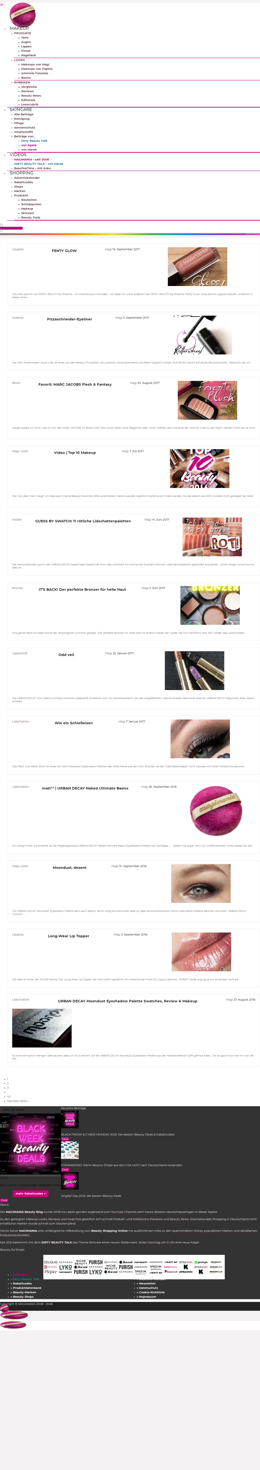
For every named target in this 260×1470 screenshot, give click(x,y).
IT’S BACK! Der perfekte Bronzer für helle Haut (82, 589)
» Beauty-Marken (23, 1292)
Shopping (22, 173)
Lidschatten (20, 721)
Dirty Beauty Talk (34, 140)
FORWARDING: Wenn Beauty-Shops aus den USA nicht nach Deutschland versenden (121, 1165)
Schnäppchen (31, 204)
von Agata (28, 145)
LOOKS (19, 60)
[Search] (1, 230)
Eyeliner (18, 317)
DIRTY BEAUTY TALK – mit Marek (38, 164)
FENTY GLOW (64, 251)
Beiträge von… (25, 136)
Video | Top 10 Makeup (75, 453)
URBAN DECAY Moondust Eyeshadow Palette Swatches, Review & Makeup (127, 1001)
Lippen (26, 46)
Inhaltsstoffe (23, 132)
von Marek (29, 149)
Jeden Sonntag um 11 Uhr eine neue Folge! (168, 1242)
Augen (26, 42)
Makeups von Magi (35, 64)
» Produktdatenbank (26, 1288)
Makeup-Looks (36, 1219)
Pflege (19, 123)
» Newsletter (146, 1283)
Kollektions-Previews (148, 1219)
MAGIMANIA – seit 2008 (31, 159)
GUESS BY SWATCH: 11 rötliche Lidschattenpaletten (83, 521)
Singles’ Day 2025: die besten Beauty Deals (91, 1196)
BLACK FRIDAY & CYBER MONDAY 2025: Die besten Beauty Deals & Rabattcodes (118, 1134)
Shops (18, 186)
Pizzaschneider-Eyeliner (69, 319)
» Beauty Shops (22, 1296)
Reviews (27, 91)
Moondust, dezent (70, 868)
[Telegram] (1, 5)
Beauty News (31, 95)
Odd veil (66, 655)
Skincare (21, 110)
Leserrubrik (30, 104)
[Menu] (1, 225)
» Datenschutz (147, 1288)
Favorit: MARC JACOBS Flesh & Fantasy (75, 384)
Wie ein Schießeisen (74, 723)
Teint (25, 37)
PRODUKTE (22, 33)
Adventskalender (27, 178)
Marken (19, 191)
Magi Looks (20, 451)
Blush (16, 383)
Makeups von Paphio (37, 69)
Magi (108, 249)
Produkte (21, 195)
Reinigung (22, 118)
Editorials (28, 100)
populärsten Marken (218, 1230)
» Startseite (19, 1274)
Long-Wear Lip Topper (68, 936)
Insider (17, 519)
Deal (65, 1139)
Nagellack (28, 55)
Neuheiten (29, 200)
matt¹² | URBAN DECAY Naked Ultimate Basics (85, 788)
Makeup (19, 28)
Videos (18, 155)
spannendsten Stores (187, 1230)
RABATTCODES (12, 228)
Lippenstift (20, 653)
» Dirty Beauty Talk (25, 1279)
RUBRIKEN (22, 82)
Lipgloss (18, 249)
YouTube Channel (123, 1212)
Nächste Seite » (18, 1101)
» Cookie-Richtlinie (151, 1292)
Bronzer (17, 588)
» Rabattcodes (21, 1283)
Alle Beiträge (23, 114)
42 (9, 1096)
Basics (26, 77)
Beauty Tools (30, 217)
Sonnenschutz (24, 127)
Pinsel (25, 51)
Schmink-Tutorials (34, 73)
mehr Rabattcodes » (31, 1193)
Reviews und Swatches (64, 1219)
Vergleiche (29, 87)
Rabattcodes (23, 182)
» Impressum (146, 1296)
